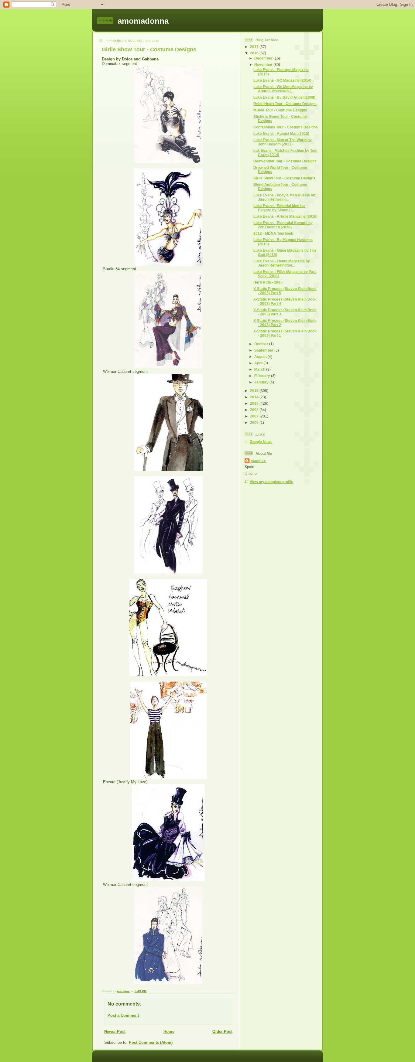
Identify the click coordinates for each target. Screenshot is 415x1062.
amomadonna (143, 21)
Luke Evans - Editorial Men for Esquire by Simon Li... (279, 208)
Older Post (222, 1031)
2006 (254, 422)
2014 (254, 397)
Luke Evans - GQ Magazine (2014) (282, 80)
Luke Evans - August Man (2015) (281, 133)
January (261, 382)
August (261, 357)
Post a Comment (123, 1015)
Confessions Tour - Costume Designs (285, 127)
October (261, 344)
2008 (254, 410)
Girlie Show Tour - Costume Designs (284, 178)
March (260, 369)
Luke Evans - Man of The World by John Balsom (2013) (282, 142)
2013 (254, 403)
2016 (254, 53)
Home (168, 1031)
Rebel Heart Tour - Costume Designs (285, 104)
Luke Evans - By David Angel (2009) (284, 97)
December (263, 58)
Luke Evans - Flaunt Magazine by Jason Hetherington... (281, 263)
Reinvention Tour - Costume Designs (285, 161)
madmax (258, 461)
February (262, 376)
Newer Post (114, 1031)
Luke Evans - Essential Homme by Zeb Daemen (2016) (283, 225)
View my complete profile (271, 482)
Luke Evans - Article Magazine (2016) (285, 216)
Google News (261, 442)
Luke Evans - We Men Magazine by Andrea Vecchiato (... (283, 89)
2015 (254, 391)
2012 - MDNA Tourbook (273, 233)
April (258, 363)
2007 (254, 416)
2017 (254, 47)
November (263, 64)
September (264, 350)
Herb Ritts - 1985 (268, 282)
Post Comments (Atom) (151, 1042)
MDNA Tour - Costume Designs (280, 110)
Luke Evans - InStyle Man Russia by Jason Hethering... (284, 197)
